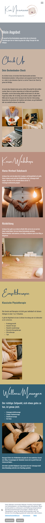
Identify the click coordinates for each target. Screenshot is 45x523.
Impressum (26, 515)
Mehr (35, 515)
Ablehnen (20, 520)
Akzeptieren (9, 520)
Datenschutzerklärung (12, 515)
